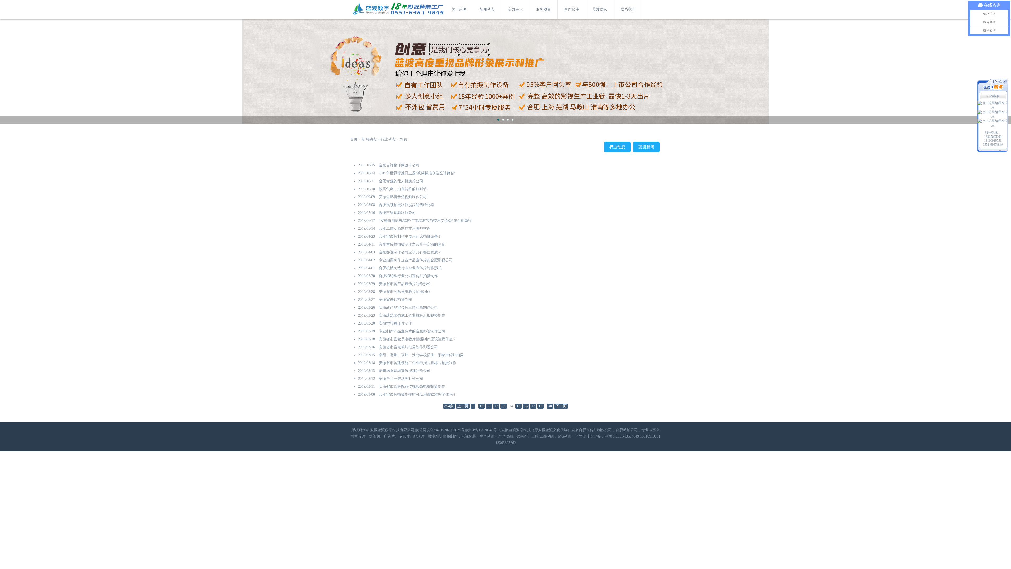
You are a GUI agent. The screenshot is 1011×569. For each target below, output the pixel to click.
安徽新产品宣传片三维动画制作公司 (408, 308)
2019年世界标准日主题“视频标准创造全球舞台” (417, 173)
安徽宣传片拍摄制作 (395, 300)
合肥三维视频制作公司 (397, 213)
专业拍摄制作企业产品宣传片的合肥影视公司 (416, 260)
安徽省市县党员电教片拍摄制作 (404, 292)
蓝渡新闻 (646, 147)
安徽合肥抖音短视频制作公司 (403, 197)
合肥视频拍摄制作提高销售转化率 (406, 205)
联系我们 (628, 9)
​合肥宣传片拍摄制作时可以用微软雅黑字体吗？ (417, 394)
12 (496, 406)
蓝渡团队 (599, 9)
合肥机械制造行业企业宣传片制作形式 (410, 268)
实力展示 (515, 9)
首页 (354, 139)
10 (481, 406)
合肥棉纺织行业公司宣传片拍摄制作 (408, 276)
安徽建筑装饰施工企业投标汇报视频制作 (412, 315)
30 (550, 406)
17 (533, 406)
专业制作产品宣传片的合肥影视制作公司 (412, 331)
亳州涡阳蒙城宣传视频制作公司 (404, 371)
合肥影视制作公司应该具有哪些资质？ (410, 252)
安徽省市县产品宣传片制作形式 (404, 284)
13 (504, 406)
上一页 (462, 406)
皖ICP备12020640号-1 (482, 430)
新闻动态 (487, 9)
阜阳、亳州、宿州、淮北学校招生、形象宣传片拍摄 (421, 355)
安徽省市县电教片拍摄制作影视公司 (408, 347)
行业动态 (388, 139)
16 (526, 406)
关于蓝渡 (459, 9)
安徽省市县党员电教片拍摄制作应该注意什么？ (417, 339)
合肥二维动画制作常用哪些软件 (404, 228)
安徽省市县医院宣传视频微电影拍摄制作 (412, 387)
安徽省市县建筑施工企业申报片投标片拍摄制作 (417, 363)
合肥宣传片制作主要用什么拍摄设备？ (410, 236)
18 (540, 406)
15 (518, 406)
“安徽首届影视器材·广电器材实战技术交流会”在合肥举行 (425, 221)
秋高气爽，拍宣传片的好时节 (403, 189)
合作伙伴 (571, 9)
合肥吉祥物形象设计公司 (399, 165)
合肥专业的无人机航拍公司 (401, 181)
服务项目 (543, 9)
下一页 (561, 406)
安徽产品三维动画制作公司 (401, 379)
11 (489, 406)
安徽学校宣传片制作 (395, 323)
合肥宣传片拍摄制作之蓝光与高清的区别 (412, 244)
